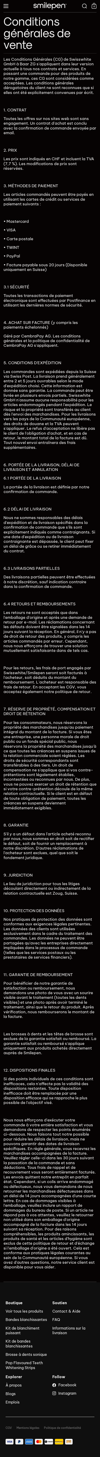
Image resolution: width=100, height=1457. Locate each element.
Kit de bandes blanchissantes (19, 1343)
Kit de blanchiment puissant (23, 1330)
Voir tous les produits (24, 1311)
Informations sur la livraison (68, 1330)
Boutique (14, 1303)
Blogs (11, 1393)
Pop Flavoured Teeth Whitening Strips (24, 1365)
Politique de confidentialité (62, 1428)
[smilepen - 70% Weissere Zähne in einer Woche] (50, 6)
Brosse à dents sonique (26, 1354)
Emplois (13, 1402)
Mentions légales (28, 1428)
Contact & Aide (66, 1311)
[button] (84, 6)
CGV (9, 1428)
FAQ (56, 1319)
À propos (14, 1385)
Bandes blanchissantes (26, 1319)
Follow (58, 1377)
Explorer (14, 1377)
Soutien (59, 1303)
